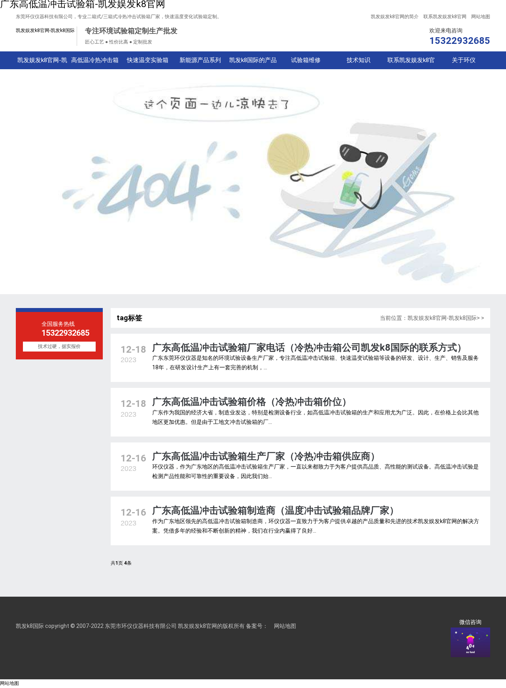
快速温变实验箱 (147, 60)
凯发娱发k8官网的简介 (395, 16)
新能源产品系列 (200, 60)
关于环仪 (464, 60)
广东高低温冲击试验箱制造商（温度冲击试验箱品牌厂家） (275, 510)
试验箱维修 (306, 60)
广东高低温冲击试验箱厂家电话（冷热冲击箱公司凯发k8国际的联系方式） (309, 347)
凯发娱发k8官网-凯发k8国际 (45, 30)
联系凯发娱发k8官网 (444, 16)
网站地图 (480, 16)
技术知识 (358, 60)
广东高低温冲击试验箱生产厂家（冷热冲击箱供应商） (266, 456)
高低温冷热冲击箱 (95, 60)
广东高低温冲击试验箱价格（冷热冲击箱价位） (251, 401)
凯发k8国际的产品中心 (253, 63)
